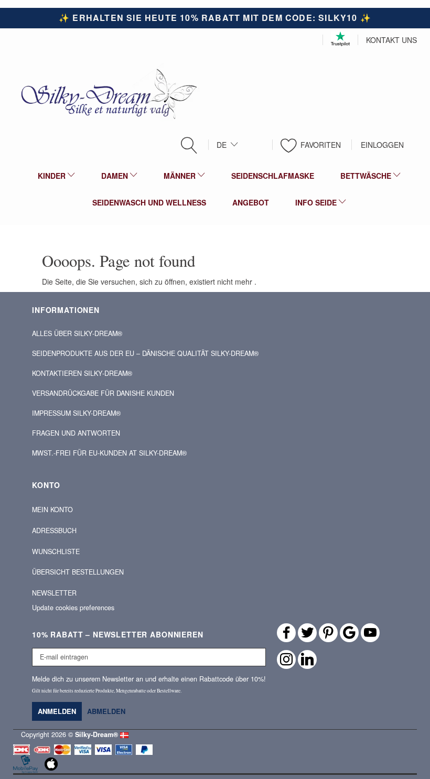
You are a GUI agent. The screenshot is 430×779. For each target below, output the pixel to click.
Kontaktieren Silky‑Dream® (82, 373)
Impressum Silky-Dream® (76, 413)
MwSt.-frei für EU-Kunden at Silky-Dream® (109, 453)
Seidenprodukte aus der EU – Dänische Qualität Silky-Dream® (145, 353)
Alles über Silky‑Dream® (77, 333)
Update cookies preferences (73, 607)
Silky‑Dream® (96, 734)
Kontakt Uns (391, 40)
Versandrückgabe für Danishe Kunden (103, 393)
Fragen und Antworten (76, 433)
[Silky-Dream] (105, 93)
